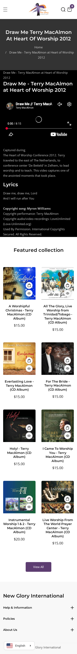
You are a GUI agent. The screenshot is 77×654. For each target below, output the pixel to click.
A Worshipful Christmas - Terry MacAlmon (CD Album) (19, 312)
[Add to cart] (29, 285)
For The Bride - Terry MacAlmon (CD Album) (57, 385)
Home (38, 47)
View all (38, 567)
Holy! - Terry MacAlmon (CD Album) (19, 453)
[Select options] (29, 293)
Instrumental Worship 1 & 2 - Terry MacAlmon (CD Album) (19, 526)
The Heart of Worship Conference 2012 (29, 155)
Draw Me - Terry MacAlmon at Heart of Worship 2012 (41, 54)
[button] (63, 9)
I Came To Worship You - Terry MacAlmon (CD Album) (58, 455)
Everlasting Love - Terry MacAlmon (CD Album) (19, 385)
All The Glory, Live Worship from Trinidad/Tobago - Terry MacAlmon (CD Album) (57, 314)
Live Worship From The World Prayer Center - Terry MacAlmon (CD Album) (57, 528)
